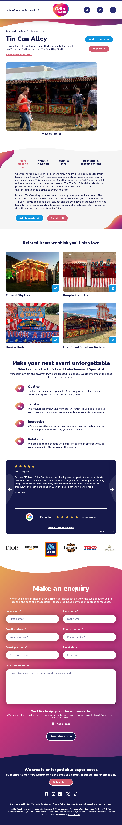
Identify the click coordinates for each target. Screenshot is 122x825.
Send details (59, 736)
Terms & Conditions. (41, 804)
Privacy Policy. (58, 804)
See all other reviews (61, 527)
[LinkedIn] (60, 794)
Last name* (70, 611)
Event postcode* (16, 647)
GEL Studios (74, 814)
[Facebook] (47, 794)
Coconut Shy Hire (18, 295)
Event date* (71, 647)
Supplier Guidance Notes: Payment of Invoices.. (89, 804)
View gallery (50, 133)
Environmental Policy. (20, 804)
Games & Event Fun (15, 31)
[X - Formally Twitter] (68, 794)
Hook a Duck (15, 347)
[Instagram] (53, 794)
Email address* (16, 629)
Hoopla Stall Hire (75, 295)
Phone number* (73, 629)
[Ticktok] (75, 794)
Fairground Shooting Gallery (84, 347)
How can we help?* (18, 665)
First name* (13, 611)
